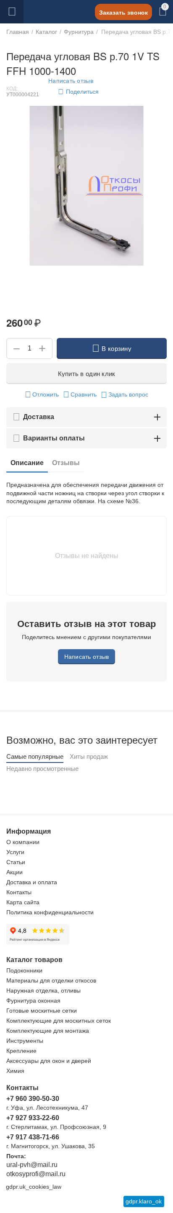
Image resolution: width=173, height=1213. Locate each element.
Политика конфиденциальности (50, 912)
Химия (15, 1070)
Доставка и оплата (31, 882)
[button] (79, 91)
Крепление (21, 1050)
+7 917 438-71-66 (32, 1137)
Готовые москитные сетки (41, 1010)
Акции (14, 872)
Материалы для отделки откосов (51, 980)
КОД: (12, 89)
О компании (22, 842)
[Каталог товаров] (12, 11)
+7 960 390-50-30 (32, 1098)
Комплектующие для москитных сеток (58, 1020)
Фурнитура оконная (33, 1000)
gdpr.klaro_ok (144, 1201)
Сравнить (84, 394)
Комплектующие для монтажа (47, 1030)
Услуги (15, 852)
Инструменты (24, 1040)
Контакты (18, 892)
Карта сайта (22, 902)
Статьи (15, 862)
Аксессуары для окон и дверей (48, 1060)
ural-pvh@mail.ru (32, 1164)
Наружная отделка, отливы (43, 990)
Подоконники (24, 970)
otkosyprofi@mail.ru (36, 1173)
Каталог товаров (12, 12)
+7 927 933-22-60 (32, 1117)
